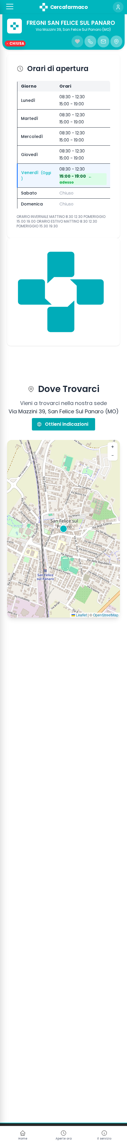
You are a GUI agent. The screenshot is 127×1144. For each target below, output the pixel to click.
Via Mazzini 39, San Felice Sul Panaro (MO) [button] (73, 29)
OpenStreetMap (105, 614)
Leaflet (81, 614)
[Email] (103, 41)
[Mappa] (116, 41)
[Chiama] (90, 41)
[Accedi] (118, 7)
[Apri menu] (10, 6)
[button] (10, 6)
